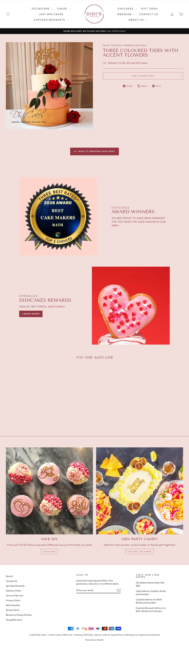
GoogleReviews (14, 619)
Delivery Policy (13, 590)
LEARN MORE (30, 313)
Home (106, 45)
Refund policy (13, 605)
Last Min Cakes (51, 14)
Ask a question (143, 75)
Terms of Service (14, 595)
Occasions (41, 8)
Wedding (125, 14)
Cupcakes (126, 8)
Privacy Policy (13, 600)
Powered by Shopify (94, 640)
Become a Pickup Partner (19, 614)
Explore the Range (140, 551)
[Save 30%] (49, 490)
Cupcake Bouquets (50, 19)
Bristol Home (12, 610)
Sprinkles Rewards (15, 585)
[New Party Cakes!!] (139, 490)
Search (9, 576)
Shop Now (49, 551)
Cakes (62, 8)
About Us (137, 19)
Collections (116, 45)
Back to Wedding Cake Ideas (96, 151)
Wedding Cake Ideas (134, 45)
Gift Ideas (149, 8)
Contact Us (148, 14)
